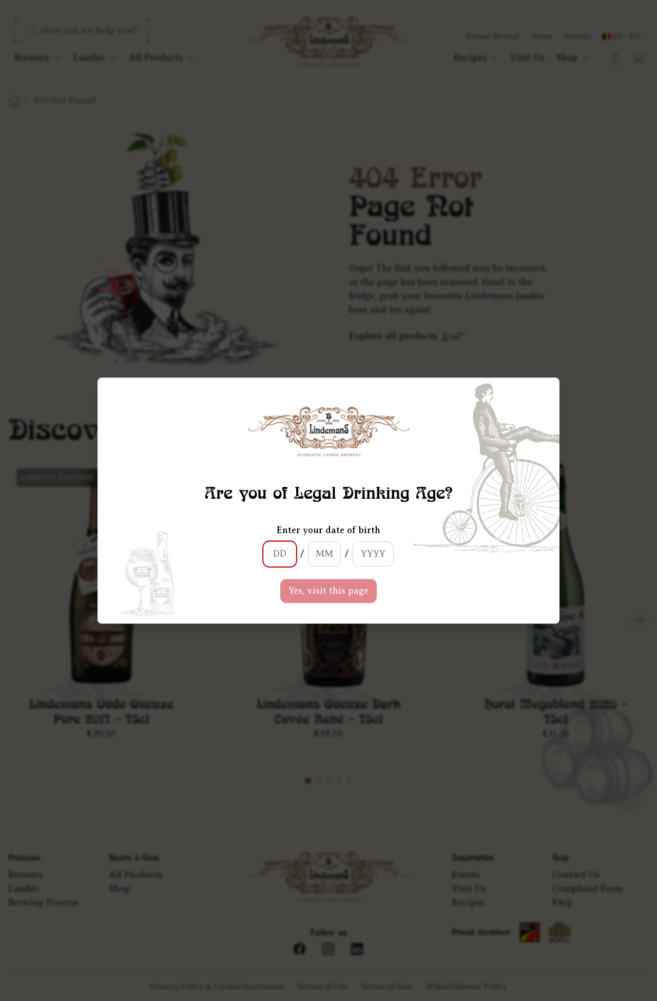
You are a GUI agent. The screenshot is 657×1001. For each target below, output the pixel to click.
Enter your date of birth (328, 530)
